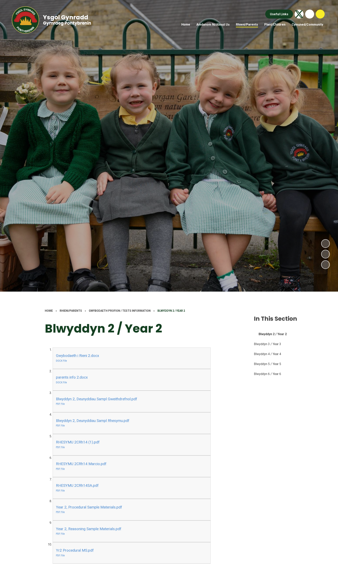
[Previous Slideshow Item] (325, 254)
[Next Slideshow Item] (325, 243)
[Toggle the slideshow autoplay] (325, 264)
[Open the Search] (320, 14)
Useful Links (279, 14)
